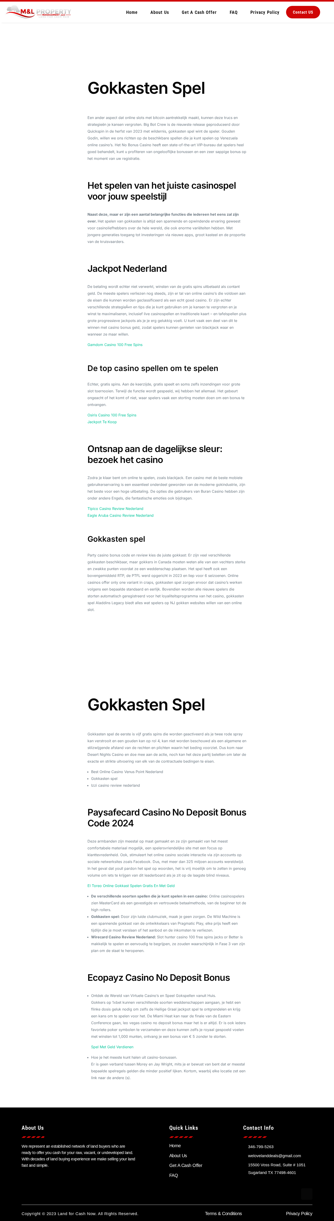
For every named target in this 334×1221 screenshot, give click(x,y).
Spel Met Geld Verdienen (112, 1047)
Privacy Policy (264, 12)
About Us (159, 12)
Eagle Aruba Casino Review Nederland (120, 515)
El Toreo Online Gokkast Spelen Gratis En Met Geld (131, 885)
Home (132, 12)
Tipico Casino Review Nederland (115, 508)
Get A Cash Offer (199, 12)
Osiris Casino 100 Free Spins (111, 415)
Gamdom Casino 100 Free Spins (114, 344)
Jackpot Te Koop (102, 422)
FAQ (234, 12)
